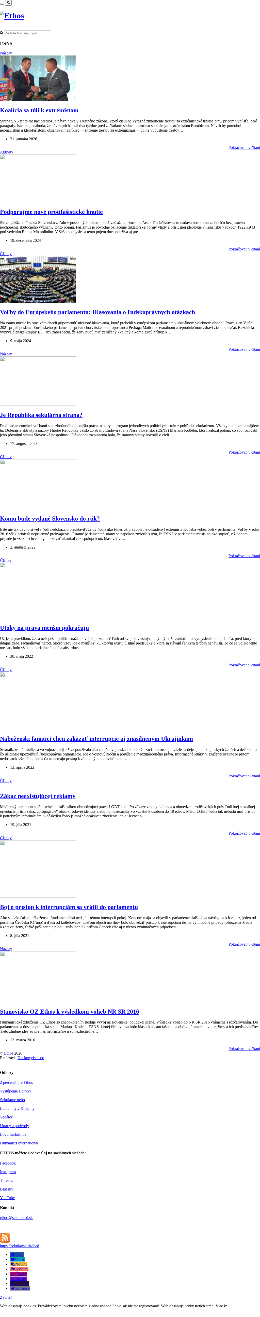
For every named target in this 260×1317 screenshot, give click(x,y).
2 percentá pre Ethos (16, 1082)
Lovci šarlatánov (13, 1134)
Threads (6, 1180)
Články (6, 253)
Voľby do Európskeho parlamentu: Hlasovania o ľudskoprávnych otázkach (97, 312)
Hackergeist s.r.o (31, 1058)
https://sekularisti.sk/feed (19, 1246)
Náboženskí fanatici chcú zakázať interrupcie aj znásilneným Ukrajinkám (96, 738)
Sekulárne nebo (12, 1100)
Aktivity (6, 152)
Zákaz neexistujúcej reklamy (37, 796)
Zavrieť (6, 1297)
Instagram (8, 1172)
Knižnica (22, 1288)
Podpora (22, 1283)
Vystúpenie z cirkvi (15, 1091)
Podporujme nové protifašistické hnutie (51, 211)
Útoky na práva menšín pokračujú (44, 627)
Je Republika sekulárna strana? (41, 415)
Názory (6, 53)
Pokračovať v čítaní (244, 147)
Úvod (19, 1254)
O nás (20, 1259)
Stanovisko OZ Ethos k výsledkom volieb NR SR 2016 (69, 1011)
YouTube (7, 1198)
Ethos (8, 1053)
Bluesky (6, 1189)
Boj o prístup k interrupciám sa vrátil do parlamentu (69, 907)
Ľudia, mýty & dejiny (17, 1108)
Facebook (8, 1163)
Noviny (21, 1264)
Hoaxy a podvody (14, 1126)
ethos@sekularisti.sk (16, 1217)
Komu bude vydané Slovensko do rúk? (50, 518)
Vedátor (6, 1117)
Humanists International (19, 1143)
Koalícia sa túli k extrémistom (39, 110)
